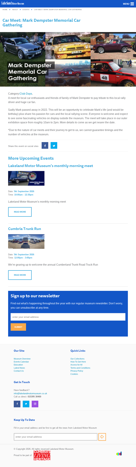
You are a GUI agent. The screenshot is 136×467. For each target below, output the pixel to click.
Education (18, 365)
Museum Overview (22, 359)
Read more (20, 211)
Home (4, 9)
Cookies (74, 374)
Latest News (19, 368)
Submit (18, 327)
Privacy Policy (76, 371)
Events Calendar (21, 362)
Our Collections (77, 359)
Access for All (76, 365)
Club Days (26, 93)
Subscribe (102, 437)
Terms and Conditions (80, 368)
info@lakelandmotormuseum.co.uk (30, 393)
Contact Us (19, 371)
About (15, 9)
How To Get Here (78, 362)
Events (26, 9)
